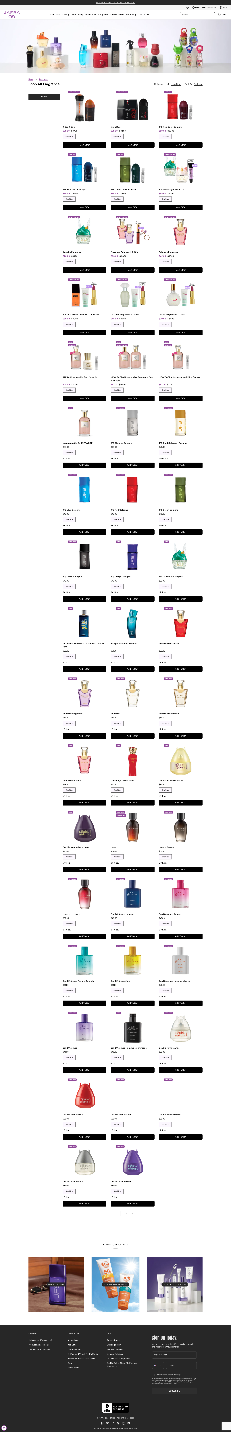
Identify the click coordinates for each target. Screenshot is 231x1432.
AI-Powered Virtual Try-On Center (83, 1354)
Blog (70, 1363)
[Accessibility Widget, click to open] (4, 1428)
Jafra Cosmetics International (114, 1418)
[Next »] (148, 1214)
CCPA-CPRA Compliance (118, 1358)
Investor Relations (115, 1354)
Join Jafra (72, 1345)
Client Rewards (75, 1349)
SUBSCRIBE (174, 1391)
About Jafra (73, 1340)
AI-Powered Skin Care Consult (81, 1358)
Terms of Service (115, 1349)
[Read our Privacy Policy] (195, 1379)
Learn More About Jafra (39, 1349)
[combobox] (195, 14)
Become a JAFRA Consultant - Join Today (115, 2)
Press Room (73, 1367)
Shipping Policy (114, 1345)
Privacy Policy (113, 1340)
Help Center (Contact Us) (40, 1340)
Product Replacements (38, 1345)
